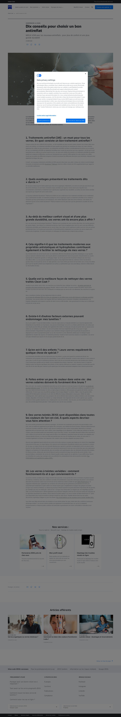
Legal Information (50, 115)
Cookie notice (41, 115)
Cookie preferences (44, 120)
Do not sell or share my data (75, 120)
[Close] (85, 73)
